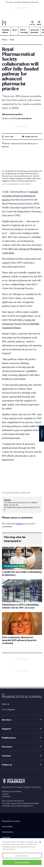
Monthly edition (5, 31)
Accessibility (7, 826)
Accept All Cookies (22, 862)
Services (6, 719)
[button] (41, 434)
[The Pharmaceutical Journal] (4, 23)
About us (5, 704)
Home (4, 39)
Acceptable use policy (11, 821)
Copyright (6, 837)
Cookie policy (7, 831)
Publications (9, 737)
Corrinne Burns (25, 118)
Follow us (7, 764)
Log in (32, 24)
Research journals (35, 31)
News (14, 30)
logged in (20, 523)
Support (6, 728)
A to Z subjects (8, 709)
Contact (6, 755)
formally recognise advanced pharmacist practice (20, 195)
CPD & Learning (24, 31)
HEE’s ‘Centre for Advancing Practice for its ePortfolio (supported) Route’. (20, 323)
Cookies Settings (21, 855)
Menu (39, 24)
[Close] (40, 842)
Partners (7, 746)
